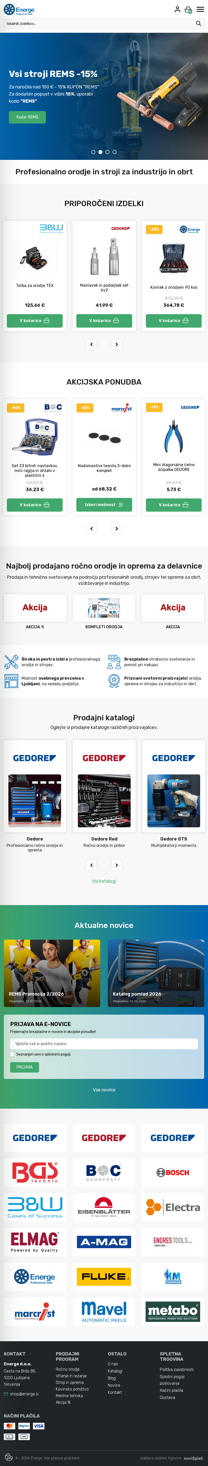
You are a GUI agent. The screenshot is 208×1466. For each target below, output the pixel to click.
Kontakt (115, 1392)
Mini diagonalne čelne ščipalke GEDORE (174, 467)
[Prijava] (178, 9)
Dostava (167, 1397)
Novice (114, 1385)
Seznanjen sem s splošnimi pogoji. (43, 1054)
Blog (112, 1378)
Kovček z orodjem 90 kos (173, 287)
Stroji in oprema (70, 1382)
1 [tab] (93, 152)
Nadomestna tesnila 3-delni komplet (104, 468)
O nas (113, 1364)
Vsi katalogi (104, 881)
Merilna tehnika (69, 1395)
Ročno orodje (68, 1369)
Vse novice (104, 1090)
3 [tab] (107, 152)
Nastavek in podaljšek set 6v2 (104, 288)
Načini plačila (171, 1390)
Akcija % (63, 1402)
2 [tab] (100, 152)
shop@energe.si (24, 1394)
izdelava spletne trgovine (160, 1458)
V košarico (30, 320)
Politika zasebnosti (177, 1369)
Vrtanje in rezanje (71, 1375)
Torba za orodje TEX (35, 285)
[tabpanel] (104, 96)
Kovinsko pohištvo (72, 1389)
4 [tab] (114, 152)
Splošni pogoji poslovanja (172, 1380)
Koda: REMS (27, 117)
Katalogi (115, 1371)
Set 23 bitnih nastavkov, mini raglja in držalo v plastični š (35, 470)
